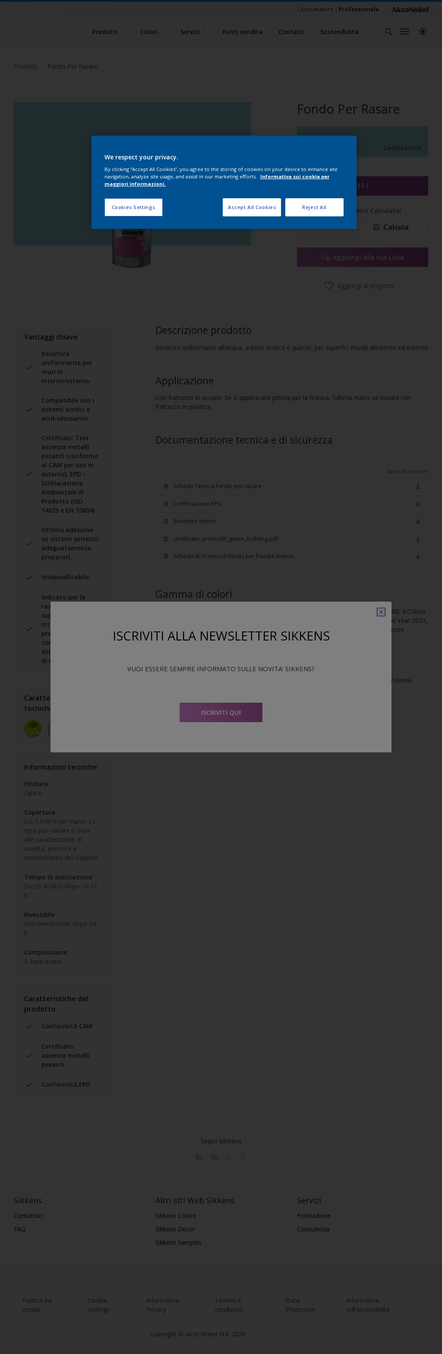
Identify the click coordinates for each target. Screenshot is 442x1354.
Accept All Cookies (252, 207)
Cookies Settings (133, 207)
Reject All (314, 207)
